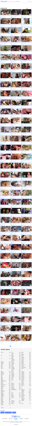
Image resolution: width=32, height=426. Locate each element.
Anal (24, 26)
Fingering (5, 17)
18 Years (4, 71)
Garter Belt (26, 374)
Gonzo (26, 380)
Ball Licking (5, 374)
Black (5, 389)
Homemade (26, 395)
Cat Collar (19, 98)
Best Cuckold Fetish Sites (8, 412)
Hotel (26, 397)
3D (5, 355)
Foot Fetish (26, 364)
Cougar (16, 371)
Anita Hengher (9, 243)
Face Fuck (16, 400)
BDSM (14, 17)
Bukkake (4, 80)
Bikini (5, 387)
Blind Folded (5, 391)
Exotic (16, 396)
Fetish (26, 355)
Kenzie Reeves (8, 324)
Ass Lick (5, 368)
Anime (5, 365)
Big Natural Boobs (5, 384)
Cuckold (16, 376)
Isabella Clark (7, 252)
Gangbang (5, 207)
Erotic (16, 394)
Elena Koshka (18, 225)
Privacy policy (27, 418)
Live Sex (6, 1)
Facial (16, 402)
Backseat (5, 373)
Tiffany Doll (8, 288)
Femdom (26, 354)
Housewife (26, 398)
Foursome (26, 365)
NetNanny (19, 422)
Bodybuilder (5, 395)
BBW (4, 26)
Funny (26, 368)
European (25, 207)
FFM (24, 44)
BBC (24, 243)
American (5, 363)
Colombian (16, 367)
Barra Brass (10, 252)
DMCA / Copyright (4, 418)
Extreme (16, 397)
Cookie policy (21, 418)
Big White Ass (5, 386)
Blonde (4, 216)
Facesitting (16, 401)
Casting (16, 355)
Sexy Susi (19, 297)
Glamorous (26, 377)
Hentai (26, 393)
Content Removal (15, 418)
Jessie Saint (29, 98)
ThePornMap (14, 412)
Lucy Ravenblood (9, 270)
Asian (4, 35)
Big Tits (25, 80)
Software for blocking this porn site (13, 422)
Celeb (16, 357)
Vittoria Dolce (29, 26)
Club (16, 365)
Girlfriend (26, 376)
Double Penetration (16, 389)
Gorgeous (26, 381)
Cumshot (15, 26)
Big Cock (25, 17)
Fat (26, 353)
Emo (16, 393)
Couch (16, 370)
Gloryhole (26, 379)
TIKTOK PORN (13, 1)
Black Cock (5, 390)
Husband (26, 400)
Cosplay (16, 369)
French (26, 366)
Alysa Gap (7, 243)
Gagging (26, 371)
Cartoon (16, 353)
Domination (16, 388)
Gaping (26, 373)
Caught (16, 356)
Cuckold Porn (2, 412)
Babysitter (5, 372)
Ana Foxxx (17, 53)
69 (24, 53)
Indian (26, 403)
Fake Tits (16, 403)
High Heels (26, 394)
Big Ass (25, 216)
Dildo (25, 35)
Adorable (5, 361)
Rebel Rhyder (29, 62)
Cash (16, 354)
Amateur (4, 53)
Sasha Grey (30, 44)
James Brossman (7, 279)
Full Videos (9, 1)
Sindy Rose (31, 288)
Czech (4, 252)
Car (16, 352)
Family (26, 352)
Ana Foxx (20, 53)
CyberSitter (21, 422)
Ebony (16, 392)
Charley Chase (29, 270)
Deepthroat (25, 89)
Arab (5, 366)
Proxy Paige (28, 288)
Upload (16, 419)
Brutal (4, 234)
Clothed (16, 364)
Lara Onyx (18, 315)
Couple (16, 372)
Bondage (25, 315)
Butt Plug (5, 404)
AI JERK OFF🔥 (17, 1)
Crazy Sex (16, 374)
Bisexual (5, 388)
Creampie (15, 279)
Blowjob (5, 394)
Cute (25, 71)
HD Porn (26, 392)
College (16, 366)
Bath (5, 375)
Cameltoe (5, 407)
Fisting (25, 261)
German (26, 375)
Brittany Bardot (7, 333)
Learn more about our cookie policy (25, 421)
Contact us (10, 418)
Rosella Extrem (29, 234)
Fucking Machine (26, 367)
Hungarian (26, 399)
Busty (5, 403)
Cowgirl (16, 373)
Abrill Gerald (28, 53)
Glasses (26, 378)
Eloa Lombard (10, 333)
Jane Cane (19, 279)
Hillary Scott (27, 44)
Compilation (5, 270)
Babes (5, 371)
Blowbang (5, 393)
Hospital (26, 396)
